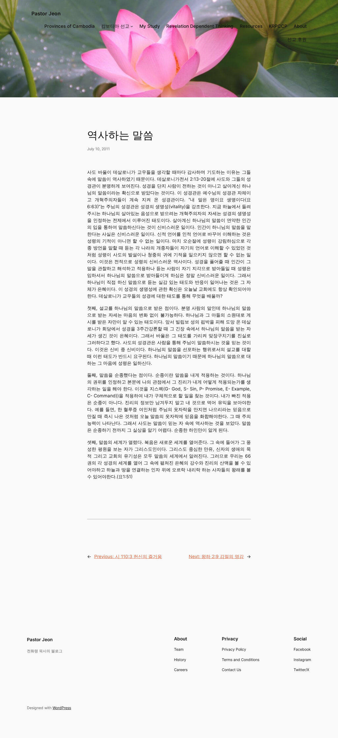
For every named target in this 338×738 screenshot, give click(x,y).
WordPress (62, 707)
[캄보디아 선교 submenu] (131, 26)
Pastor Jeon (46, 13)
